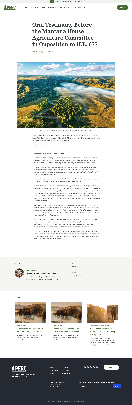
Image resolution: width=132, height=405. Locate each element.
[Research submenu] (57, 7)
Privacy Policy (80, 401)
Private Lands (77, 276)
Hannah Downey (37, 52)
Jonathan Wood (94, 325)
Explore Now (77, 1)
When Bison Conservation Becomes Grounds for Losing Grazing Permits (102, 332)
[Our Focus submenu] (44, 7)
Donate (111, 367)
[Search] (109, 7)
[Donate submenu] (126, 7)
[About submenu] (31, 7)
